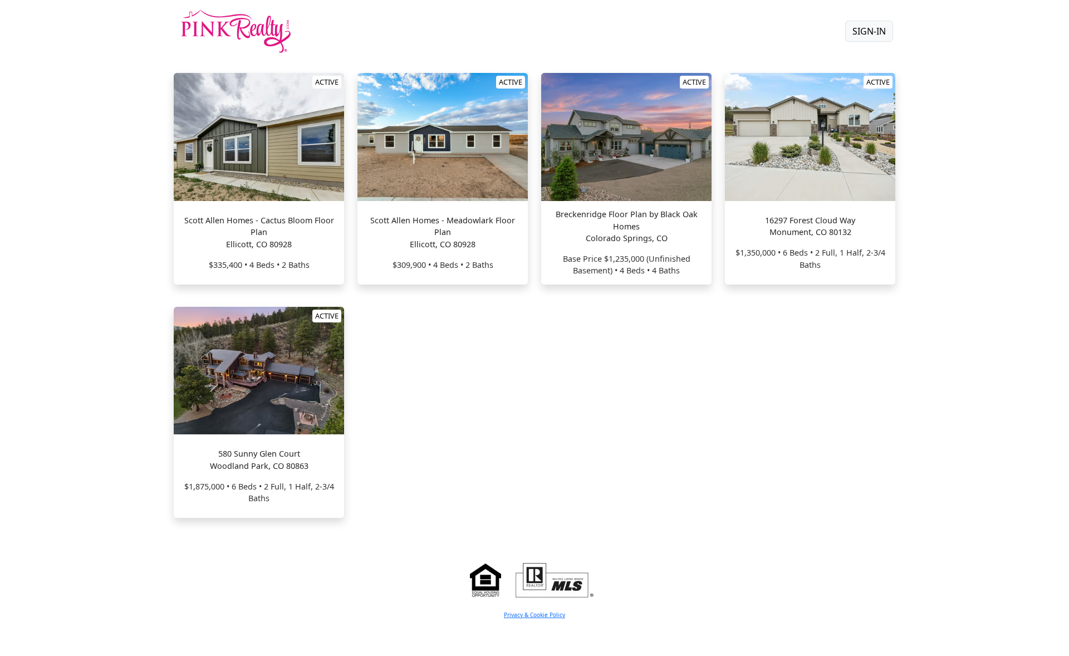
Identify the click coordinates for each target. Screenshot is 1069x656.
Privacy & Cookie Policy (534, 615)
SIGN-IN (869, 31)
